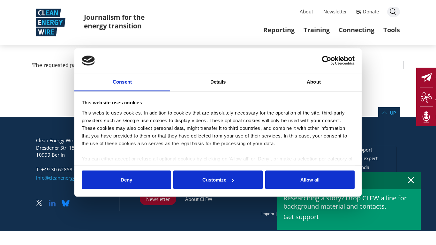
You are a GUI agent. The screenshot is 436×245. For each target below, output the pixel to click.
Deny (126, 179)
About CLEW (198, 199)
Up (393, 113)
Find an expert (362, 158)
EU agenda (357, 167)
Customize (214, 179)
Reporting (279, 30)
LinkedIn (54, 204)
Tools (391, 30)
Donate (371, 11)
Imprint (267, 213)
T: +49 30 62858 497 (59, 169)
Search (393, 12)
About (306, 11)
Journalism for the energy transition (114, 21)
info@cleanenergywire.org (65, 177)
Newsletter (335, 11)
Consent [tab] (122, 81)
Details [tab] (218, 81)
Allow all (309, 179)
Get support (301, 216)
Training (317, 30)
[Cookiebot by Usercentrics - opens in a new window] (327, 60)
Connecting (356, 30)
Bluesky (67, 204)
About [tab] (314, 81)
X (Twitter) (42, 204)
